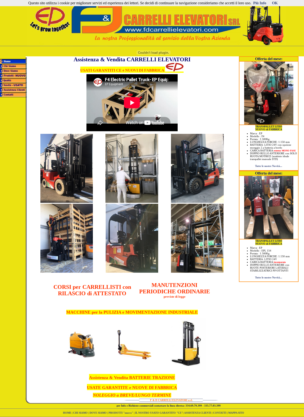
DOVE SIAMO (98, 412)
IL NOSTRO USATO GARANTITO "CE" (159, 412)
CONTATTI (219, 412)
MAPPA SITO (236, 412)
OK (275, 3)
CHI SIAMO (80, 412)
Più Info (259, 3)
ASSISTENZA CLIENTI (197, 412)
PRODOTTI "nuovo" (121, 412)
